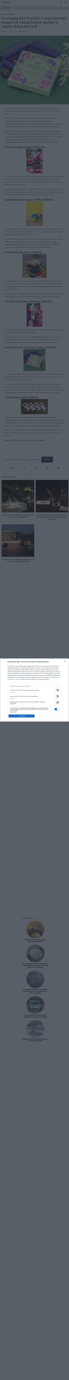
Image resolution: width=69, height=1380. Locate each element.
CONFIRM (21, 716)
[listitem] (34, 686)
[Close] (65, 662)
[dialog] (34, 690)
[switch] (56, 690)
